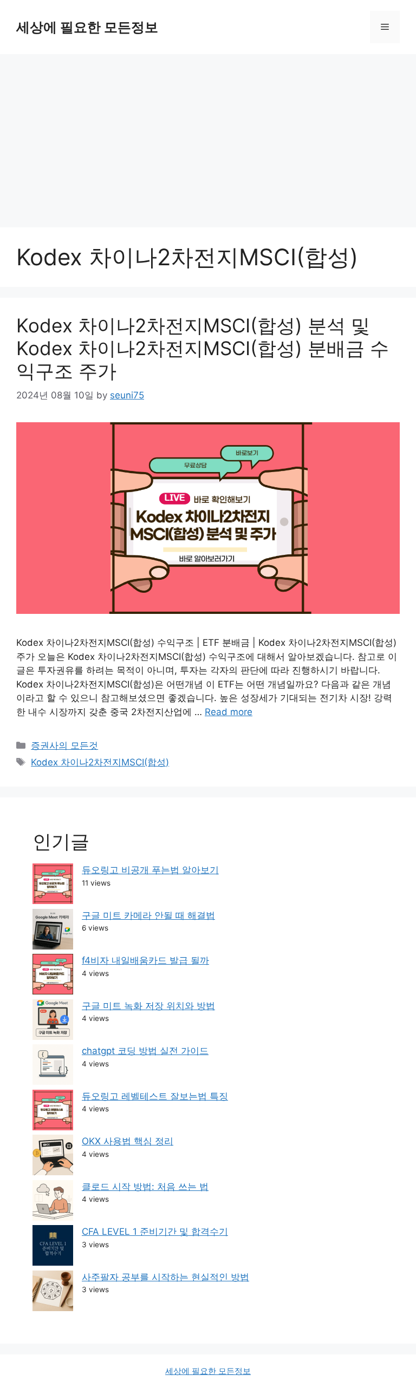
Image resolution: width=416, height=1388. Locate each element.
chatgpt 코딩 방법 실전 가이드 (145, 1050)
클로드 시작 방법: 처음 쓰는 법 (145, 1186)
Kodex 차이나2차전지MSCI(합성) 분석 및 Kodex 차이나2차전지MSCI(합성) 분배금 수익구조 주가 (202, 348)
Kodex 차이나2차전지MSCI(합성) (100, 762)
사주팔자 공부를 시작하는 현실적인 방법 (165, 1277)
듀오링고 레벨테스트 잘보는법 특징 (155, 1096)
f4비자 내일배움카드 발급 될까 (145, 960)
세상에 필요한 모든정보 (87, 27)
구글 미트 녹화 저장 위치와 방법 (148, 1005)
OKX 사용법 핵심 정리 (127, 1141)
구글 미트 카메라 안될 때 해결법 (148, 915)
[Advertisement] (208, 135)
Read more (228, 711)
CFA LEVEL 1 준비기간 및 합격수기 (155, 1231)
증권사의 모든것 (64, 745)
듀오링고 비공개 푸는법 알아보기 (150, 870)
